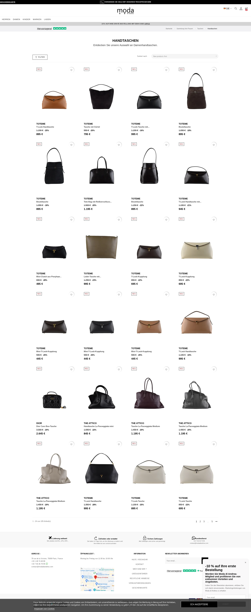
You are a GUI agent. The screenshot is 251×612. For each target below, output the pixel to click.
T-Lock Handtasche (187, 351)
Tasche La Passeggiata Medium (145, 426)
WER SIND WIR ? (140, 569)
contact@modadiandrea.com (199, 543)
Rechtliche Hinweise (140, 578)
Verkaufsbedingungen (140, 583)
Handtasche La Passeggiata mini (98, 426)
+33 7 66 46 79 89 (199, 541)
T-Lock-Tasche (137, 501)
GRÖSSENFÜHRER (139, 574)
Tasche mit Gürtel (92, 127)
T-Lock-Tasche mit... (140, 127)
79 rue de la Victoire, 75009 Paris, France (47, 559)
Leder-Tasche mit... (92, 276)
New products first (185, 56)
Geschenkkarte (7, 2)
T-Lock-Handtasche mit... (190, 202)
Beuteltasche (185, 127)
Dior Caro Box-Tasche (46, 426)
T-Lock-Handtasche (45, 127)
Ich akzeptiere (199, 604)
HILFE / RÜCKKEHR (140, 560)
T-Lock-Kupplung (139, 276)
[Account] (241, 8)
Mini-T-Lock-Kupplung (46, 351)
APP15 (147, 24)
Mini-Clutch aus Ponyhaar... (48, 276)
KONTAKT (140, 564)
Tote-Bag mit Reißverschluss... (98, 202)
